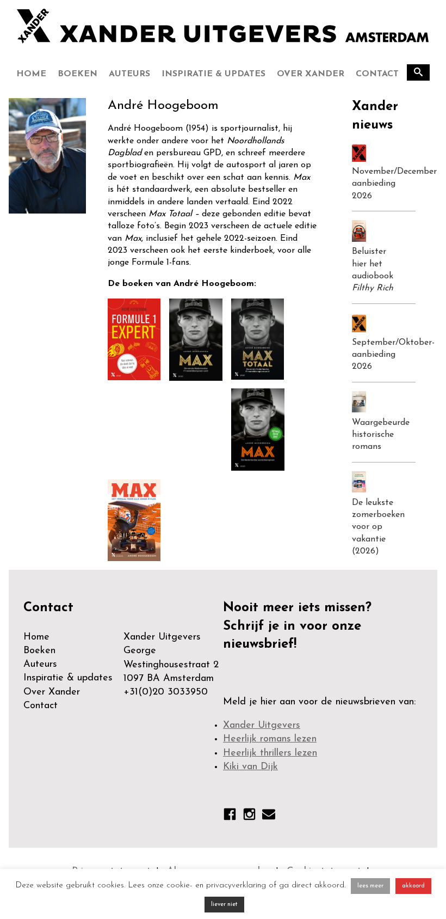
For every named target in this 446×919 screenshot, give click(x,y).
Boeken (77, 74)
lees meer (370, 886)
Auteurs (129, 74)
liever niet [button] (224, 905)
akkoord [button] (413, 886)
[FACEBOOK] (230, 816)
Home (31, 74)
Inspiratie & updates (213, 74)
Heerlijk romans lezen (270, 739)
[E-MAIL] (268, 816)
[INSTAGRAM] (249, 816)
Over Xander (310, 74)
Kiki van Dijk (250, 767)
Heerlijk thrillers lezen (270, 753)
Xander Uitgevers (261, 726)
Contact (377, 74)
